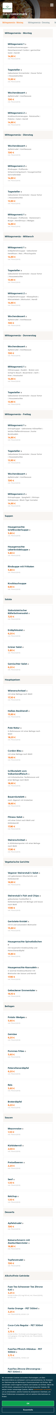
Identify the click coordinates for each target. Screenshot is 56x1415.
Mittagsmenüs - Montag (12, 22)
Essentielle (28, 1410)
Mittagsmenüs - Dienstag (39, 22)
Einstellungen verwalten (42, 1389)
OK (28, 1403)
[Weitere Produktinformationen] (25, 44)
